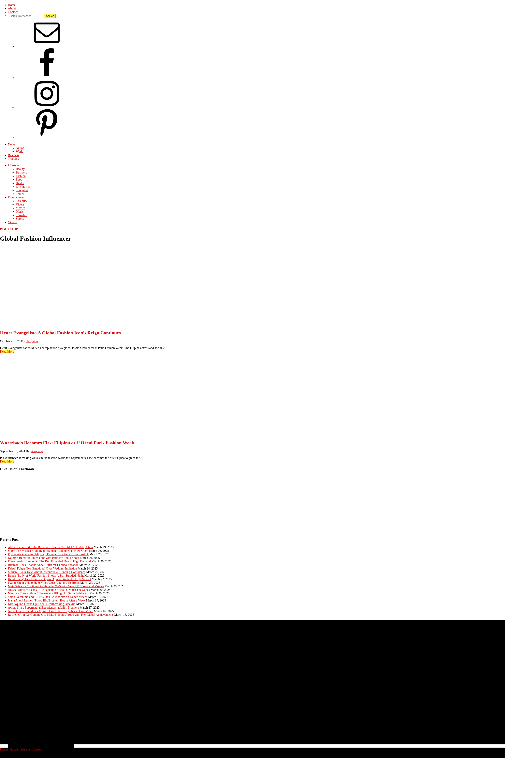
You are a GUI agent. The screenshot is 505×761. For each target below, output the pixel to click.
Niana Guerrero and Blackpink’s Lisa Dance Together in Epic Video (50, 611)
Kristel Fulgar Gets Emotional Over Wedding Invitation (42, 568)
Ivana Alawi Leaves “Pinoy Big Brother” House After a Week (46, 600)
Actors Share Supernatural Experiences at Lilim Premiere (43, 607)
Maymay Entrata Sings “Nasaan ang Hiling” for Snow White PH (48, 593)
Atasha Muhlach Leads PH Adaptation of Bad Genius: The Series (49, 589)
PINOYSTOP (9, 229)
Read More (7, 351)
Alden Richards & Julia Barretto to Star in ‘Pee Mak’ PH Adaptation (50, 547)
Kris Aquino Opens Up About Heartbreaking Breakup (41, 604)
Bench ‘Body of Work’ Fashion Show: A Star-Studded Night (46, 575)
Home (4, 749)
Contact (37, 749)
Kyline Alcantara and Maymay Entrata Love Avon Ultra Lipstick (48, 554)
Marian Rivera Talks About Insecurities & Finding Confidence (46, 572)
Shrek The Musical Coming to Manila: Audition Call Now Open (48, 550)
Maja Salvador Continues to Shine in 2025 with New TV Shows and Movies (56, 586)
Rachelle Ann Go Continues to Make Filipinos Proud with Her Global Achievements (60, 614)
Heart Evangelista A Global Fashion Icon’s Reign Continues (60, 332)
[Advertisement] (118, 506)
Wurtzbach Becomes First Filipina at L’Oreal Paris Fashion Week (67, 442)
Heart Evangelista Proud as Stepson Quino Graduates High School (49, 579)
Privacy (25, 749)
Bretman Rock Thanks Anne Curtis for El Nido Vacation (43, 565)
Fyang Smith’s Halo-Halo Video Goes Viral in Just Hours (43, 582)
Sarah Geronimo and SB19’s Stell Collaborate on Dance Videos (47, 597)
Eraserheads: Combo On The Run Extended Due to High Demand (49, 561)
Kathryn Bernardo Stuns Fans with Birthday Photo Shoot (43, 557)
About (14, 749)
